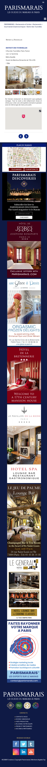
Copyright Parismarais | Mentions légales (29, 760)
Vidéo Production (22, 721)
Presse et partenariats (24, 726)
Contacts (24, 713)
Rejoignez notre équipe (24, 724)
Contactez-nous (21, 717)
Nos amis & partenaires (24, 728)
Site (8, 63)
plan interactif (32, 169)
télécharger (16, 169)
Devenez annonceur (23, 719)
